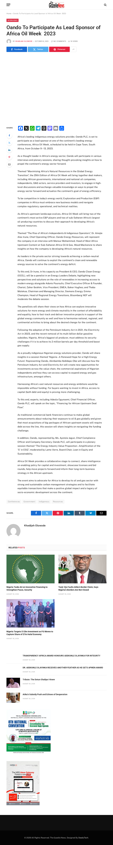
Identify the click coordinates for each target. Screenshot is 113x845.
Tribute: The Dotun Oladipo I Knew (39, 679)
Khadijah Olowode (23, 41)
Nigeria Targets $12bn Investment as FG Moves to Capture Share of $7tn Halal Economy (29, 632)
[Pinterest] (9, 157)
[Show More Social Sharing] (73, 49)
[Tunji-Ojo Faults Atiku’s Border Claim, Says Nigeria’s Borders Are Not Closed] (82, 569)
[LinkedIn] (9, 150)
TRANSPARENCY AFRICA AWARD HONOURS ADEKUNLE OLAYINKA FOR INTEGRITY (61, 655)
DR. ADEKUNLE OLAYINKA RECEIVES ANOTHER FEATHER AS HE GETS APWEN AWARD (63, 667)
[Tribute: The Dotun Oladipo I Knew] (13, 683)
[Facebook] (9, 135)
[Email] (9, 164)
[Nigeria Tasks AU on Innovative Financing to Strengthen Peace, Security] (30, 569)
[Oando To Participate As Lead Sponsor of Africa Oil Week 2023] (56, 88)
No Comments (60, 41)
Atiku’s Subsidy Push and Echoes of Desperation (45, 694)
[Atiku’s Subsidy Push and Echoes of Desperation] (13, 698)
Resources (58, 501)
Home (8, 14)
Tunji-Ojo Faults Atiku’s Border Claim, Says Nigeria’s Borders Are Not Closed (78, 588)
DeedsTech (83, 838)
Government (29, 501)
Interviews (12, 20)
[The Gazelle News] (56, 5)
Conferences (14, 501)
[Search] (105, 4)
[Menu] (8, 4)
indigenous (44, 501)
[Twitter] (9, 142)
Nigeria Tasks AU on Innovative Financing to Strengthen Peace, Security (27, 588)
